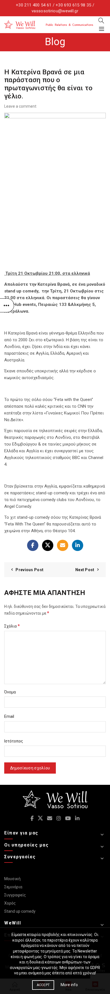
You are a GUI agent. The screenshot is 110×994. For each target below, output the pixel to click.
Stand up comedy (20, 911)
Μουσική (12, 879)
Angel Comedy (17, 506)
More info (69, 985)
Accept (43, 985)
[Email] (62, 545)
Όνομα (10, 692)
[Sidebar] (7, 305)
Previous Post (29, 570)
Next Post (84, 570)
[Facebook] (32, 545)
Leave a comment (20, 106)
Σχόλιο (12, 626)
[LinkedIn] (77, 545)
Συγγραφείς (15, 895)
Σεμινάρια (13, 887)
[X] (47, 545)
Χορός (10, 903)
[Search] (101, 20)
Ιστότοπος (13, 741)
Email (9, 716)
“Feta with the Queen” (73, 399)
